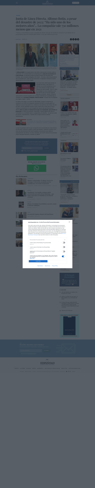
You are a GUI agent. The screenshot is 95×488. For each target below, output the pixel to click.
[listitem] (47, 239)
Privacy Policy (55, 265)
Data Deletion (40, 265)
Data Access (47, 265)
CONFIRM (38, 261)
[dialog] (47, 244)
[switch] (63, 242)
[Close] (70, 222)
